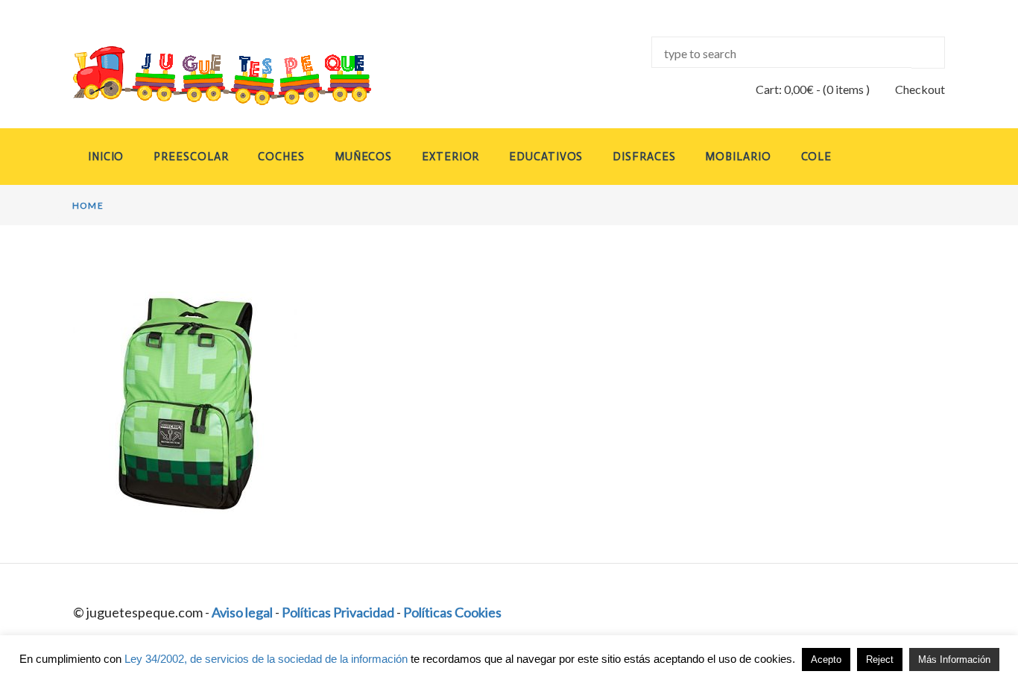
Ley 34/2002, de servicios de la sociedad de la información (266, 658)
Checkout (920, 89)
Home (88, 205)
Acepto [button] (826, 659)
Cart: (785, 89)
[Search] (928, 53)
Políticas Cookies (452, 612)
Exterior (450, 156)
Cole (816, 156)
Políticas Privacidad (338, 612)
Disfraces (644, 156)
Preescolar (191, 156)
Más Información (954, 659)
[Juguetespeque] (208, 75)
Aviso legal (242, 612)
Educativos (546, 156)
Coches (281, 156)
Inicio (106, 156)
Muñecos (363, 156)
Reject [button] (880, 659)
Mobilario (738, 156)
